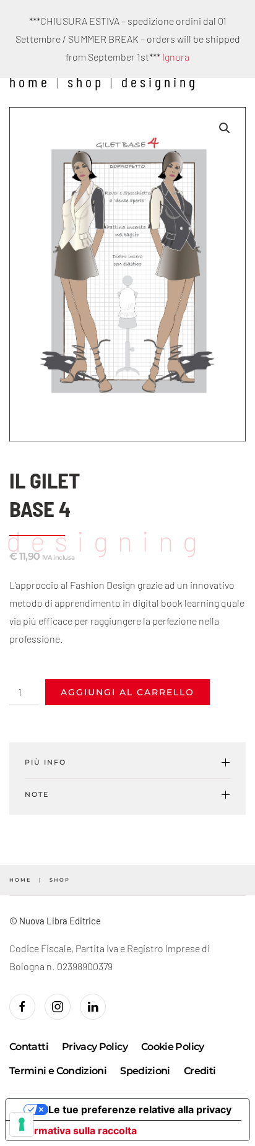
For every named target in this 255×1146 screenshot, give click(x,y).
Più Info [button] (45, 762)
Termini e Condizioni (57, 1071)
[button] (225, 128)
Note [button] (37, 794)
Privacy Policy (94, 1047)
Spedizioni (145, 1071)
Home (29, 81)
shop (60, 880)
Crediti (200, 1071)
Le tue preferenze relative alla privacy (139, 1109)
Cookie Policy (172, 1047)
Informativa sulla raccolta (76, 1130)
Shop (85, 81)
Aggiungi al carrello (127, 692)
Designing (159, 81)
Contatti (28, 1047)
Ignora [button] (175, 57)
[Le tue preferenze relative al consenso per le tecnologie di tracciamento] (21, 1124)
